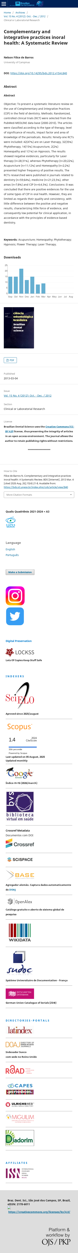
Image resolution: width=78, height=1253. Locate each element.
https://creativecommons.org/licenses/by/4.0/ (39, 1212)
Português (12, 555)
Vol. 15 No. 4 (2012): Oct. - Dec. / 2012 (24, 16)
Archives (20, 12)
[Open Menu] (4, 4)
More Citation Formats (19, 494)
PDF (11, 360)
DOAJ (12, 889)
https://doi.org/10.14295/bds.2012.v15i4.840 (38, 73)
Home (7, 12)
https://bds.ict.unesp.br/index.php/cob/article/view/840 (36, 487)
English (10, 549)
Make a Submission (20, 572)
